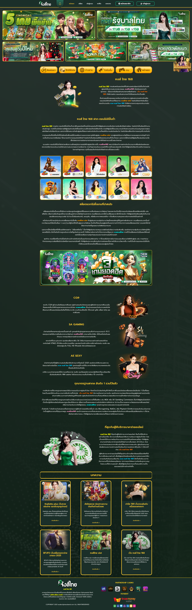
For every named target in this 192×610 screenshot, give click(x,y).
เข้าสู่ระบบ (90, 4)
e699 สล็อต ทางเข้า (56, 595)
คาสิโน (99, 4)
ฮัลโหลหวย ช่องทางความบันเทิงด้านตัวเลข (96, 505)
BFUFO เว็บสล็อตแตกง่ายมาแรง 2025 (55, 554)
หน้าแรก (71, 4)
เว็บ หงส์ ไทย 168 (137, 553)
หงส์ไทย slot (96, 553)
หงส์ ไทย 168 (104, 86)
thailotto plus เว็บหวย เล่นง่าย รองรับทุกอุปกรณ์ (55, 505)
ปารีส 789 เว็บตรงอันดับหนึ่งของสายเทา (136, 505)
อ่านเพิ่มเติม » (55, 520)
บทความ (108, 4)
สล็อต (80, 4)
